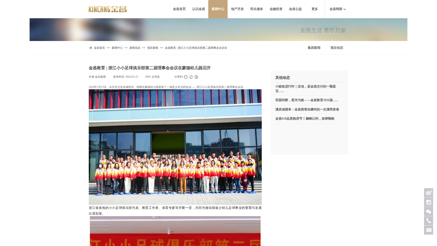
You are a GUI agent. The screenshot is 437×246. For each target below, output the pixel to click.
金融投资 (276, 9)
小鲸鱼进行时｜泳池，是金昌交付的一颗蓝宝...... (305, 89)
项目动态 (336, 47)
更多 (315, 9)
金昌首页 (179, 9)
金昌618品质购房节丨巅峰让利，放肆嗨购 (304, 118)
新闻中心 (218, 9)
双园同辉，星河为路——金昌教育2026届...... (306, 100)
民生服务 (256, 9)
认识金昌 (198, 9)
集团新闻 (314, 47)
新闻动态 (135, 47)
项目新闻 (152, 47)
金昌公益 (295, 9)
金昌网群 (336, 9)
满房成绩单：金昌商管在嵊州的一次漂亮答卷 (307, 109)
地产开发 (237, 9)
